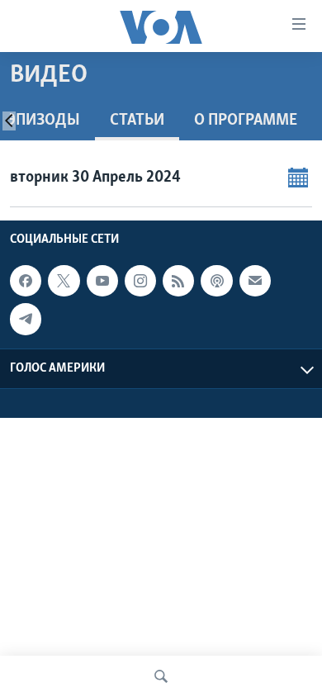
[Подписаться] (255, 280)
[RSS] (178, 280)
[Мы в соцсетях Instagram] (140, 280)
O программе (245, 120)
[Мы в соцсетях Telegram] (25, 318)
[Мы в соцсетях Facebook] (25, 280)
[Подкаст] (216, 280)
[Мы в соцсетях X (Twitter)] (63, 280)
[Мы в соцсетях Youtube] (102, 280)
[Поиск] (161, 676)
